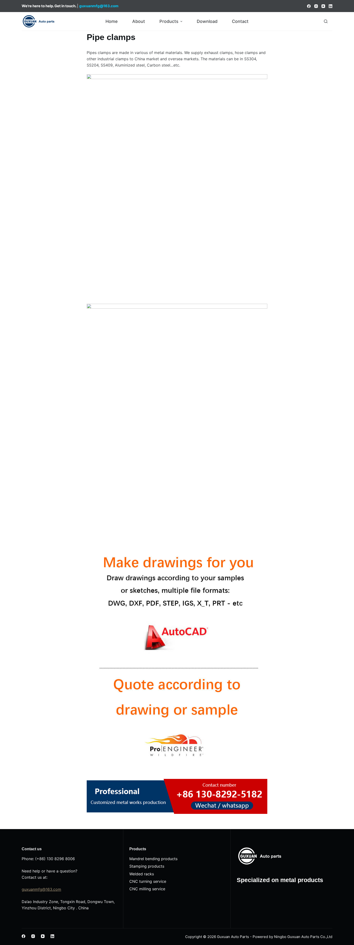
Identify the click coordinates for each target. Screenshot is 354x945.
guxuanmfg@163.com (41, 889)
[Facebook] (309, 6)
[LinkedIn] (330, 6)
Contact (240, 21)
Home (111, 21)
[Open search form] (326, 21)
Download (207, 21)
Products (168, 21)
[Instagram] (316, 6)
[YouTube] (323, 6)
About (138, 21)
